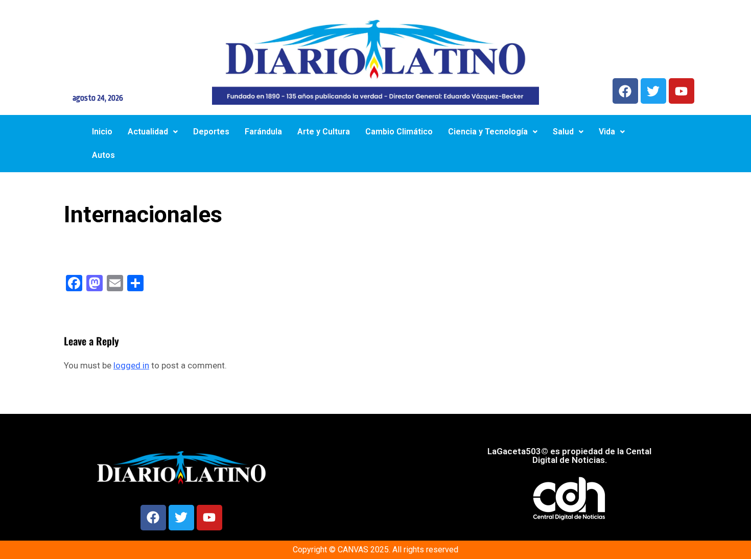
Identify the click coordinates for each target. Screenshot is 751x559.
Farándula (263, 131)
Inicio (102, 131)
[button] (152, 132)
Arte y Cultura (323, 131)
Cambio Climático (399, 131)
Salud (563, 131)
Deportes (211, 131)
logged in (131, 365)
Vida (607, 131)
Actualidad (148, 131)
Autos (103, 155)
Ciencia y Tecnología (488, 131)
